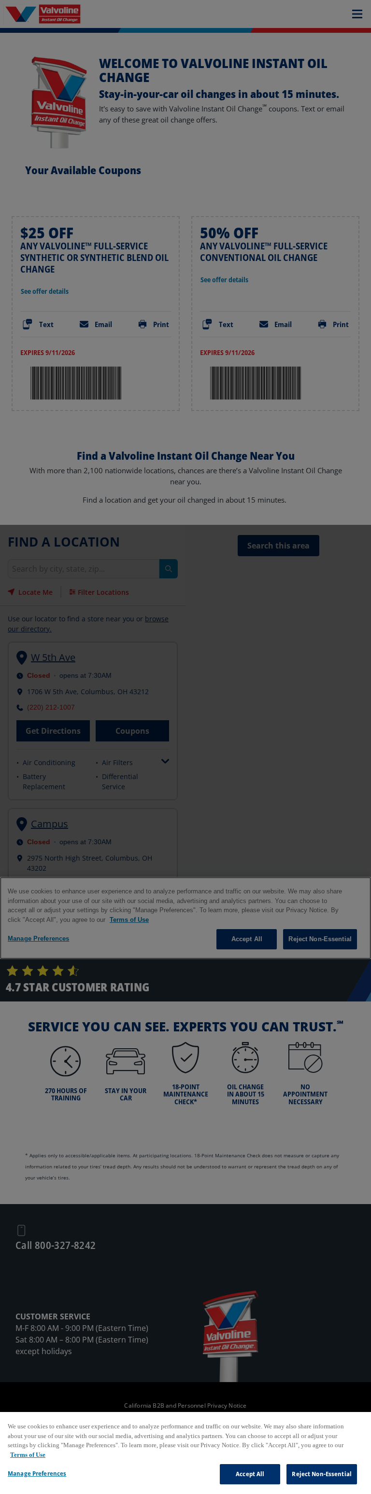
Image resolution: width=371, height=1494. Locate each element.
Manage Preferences (37, 1473)
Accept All (250, 1473)
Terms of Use (27, 1454)
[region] (185, 1453)
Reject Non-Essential (322, 1473)
